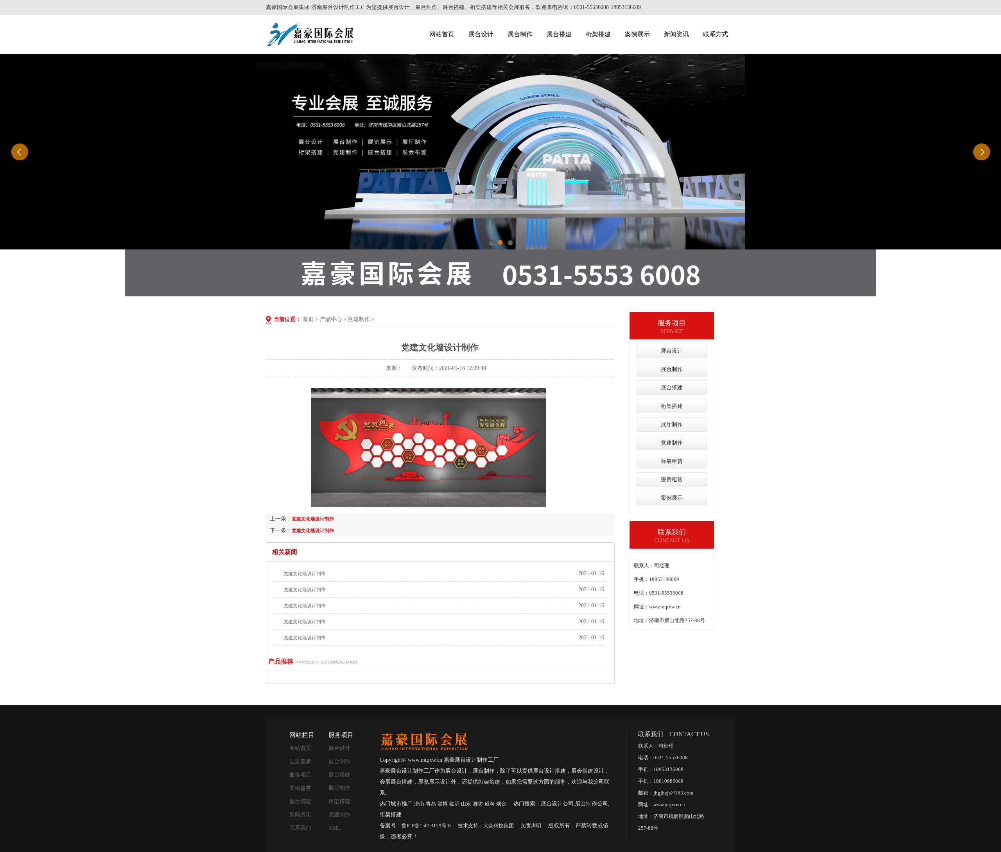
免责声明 (531, 826)
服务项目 (300, 775)
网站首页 (441, 34)
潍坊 (478, 804)
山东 (466, 804)
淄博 (443, 804)
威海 (489, 804)
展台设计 (480, 34)
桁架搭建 (598, 34)
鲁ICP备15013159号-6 (426, 826)
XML (334, 828)
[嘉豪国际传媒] (424, 741)
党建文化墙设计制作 (313, 519)
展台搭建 (559, 34)
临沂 (454, 804)
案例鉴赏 (300, 788)
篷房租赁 (672, 480)
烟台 (501, 804)
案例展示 (637, 34)
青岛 (431, 804)
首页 (308, 319)
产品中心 (331, 319)
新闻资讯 (676, 34)
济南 (419, 804)
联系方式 (715, 34)
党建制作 (359, 319)
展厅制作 (672, 424)
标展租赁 (672, 461)
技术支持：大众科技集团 (486, 826)
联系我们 (300, 828)
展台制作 (520, 34)
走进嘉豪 (300, 761)
